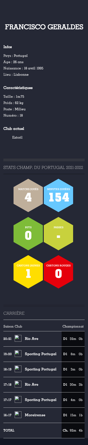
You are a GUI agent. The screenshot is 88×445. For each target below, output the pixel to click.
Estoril (17, 137)
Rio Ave (31, 338)
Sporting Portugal (40, 354)
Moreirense (35, 415)
